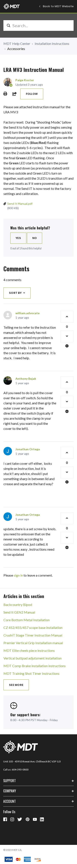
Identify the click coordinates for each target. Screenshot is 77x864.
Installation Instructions (52, 43)
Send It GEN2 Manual (19, 612)
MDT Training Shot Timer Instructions (31, 673)
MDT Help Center (16, 43)
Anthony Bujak (25, 378)
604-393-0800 (20, 769)
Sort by (15, 293)
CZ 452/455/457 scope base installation (32, 627)
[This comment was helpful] (67, 317)
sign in (18, 575)
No (34, 238)
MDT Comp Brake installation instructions (34, 666)
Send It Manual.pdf (20, 203)
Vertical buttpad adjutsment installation (32, 658)
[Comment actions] (67, 346)
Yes (18, 238)
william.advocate (27, 313)
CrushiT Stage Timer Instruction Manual (32, 635)
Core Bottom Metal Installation (26, 620)
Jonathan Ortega (27, 449)
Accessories (16, 49)
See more (16, 685)
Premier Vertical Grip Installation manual (33, 643)
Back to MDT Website (58, 6)
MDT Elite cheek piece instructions (29, 650)
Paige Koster (24, 80)
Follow (32, 94)
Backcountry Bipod (17, 605)
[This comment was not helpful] (67, 336)
